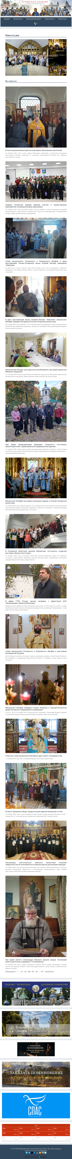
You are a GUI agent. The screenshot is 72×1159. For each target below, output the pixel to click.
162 (25, 971)
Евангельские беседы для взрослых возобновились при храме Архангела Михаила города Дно (36, 371)
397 (42, 971)
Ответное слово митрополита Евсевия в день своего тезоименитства (33, 756)
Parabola (36, 1157)
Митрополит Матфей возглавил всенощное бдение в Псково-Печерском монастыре (36, 502)
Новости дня (12, 35)
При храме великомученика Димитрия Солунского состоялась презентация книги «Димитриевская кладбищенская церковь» (36, 445)
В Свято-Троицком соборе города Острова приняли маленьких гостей (33, 812)
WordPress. (43, 1157)
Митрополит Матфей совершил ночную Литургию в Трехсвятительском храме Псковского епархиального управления (36, 709)
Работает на (29, 1157)
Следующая (49, 971)
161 (22, 971)
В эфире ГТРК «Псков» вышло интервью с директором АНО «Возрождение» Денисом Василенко (36, 602)
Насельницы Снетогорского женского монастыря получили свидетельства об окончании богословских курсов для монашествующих (36, 864)
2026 (36, 1125)
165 (36, 971)
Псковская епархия (27, 1)
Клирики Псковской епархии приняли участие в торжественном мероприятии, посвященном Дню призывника (36, 206)
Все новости (11, 80)
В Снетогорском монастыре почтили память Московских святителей (33, 150)
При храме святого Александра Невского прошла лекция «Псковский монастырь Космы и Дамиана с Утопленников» (36, 961)
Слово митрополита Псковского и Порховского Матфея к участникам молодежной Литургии (36, 652)
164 (33, 971)
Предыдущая (10, 971)
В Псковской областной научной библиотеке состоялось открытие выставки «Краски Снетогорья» (36, 552)
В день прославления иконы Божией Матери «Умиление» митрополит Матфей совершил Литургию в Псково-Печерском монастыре (36, 321)
